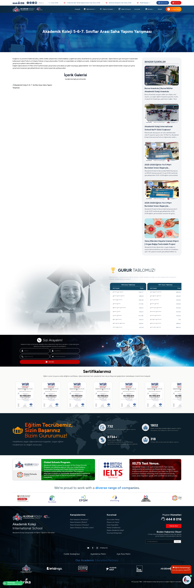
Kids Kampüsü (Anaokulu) (79, 520)
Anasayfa (77, 9)
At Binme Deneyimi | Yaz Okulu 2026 (103, 3)
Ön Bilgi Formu (175, 9)
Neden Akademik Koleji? (115, 530)
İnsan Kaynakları (112, 525)
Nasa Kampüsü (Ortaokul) (79, 525)
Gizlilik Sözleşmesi (72, 554)
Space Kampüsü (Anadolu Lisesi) (82, 528)
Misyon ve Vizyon (113, 522)
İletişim (160, 9)
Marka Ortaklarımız (113, 528)
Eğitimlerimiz (90, 9)
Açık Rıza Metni (123, 554)
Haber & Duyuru (126, 9)
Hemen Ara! (174, 526)
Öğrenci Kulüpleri (108, 9)
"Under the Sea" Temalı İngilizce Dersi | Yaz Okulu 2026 (66, 3)
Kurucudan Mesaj (113, 520)
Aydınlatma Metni (98, 554)
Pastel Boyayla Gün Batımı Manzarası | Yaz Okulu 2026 (139, 3)
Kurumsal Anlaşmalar (114, 533)
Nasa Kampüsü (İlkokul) (78, 522)
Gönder (51, 362)
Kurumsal (137, 9)
